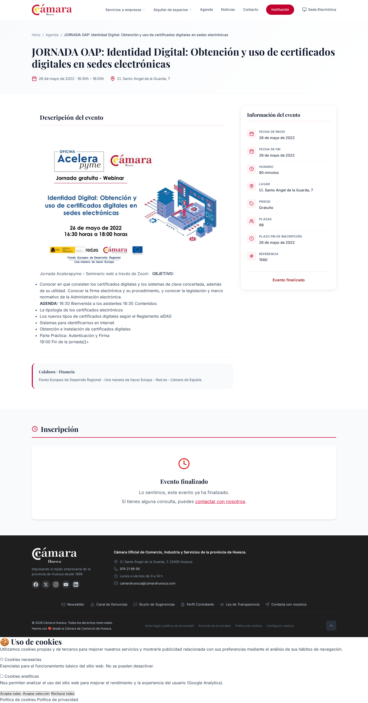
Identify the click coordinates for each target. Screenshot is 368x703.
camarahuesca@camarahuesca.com (147, 583)
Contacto (250, 9)
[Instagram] (56, 584)
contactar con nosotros (220, 501)
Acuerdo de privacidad (215, 626)
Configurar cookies (280, 626)
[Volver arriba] (331, 626)
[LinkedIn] (76, 584)
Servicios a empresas (123, 10)
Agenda (206, 9)
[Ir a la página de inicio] (52, 9)
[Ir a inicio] (67, 555)
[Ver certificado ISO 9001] (297, 557)
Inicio (36, 35)
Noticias (228, 9)
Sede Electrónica (322, 9)
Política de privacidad (57, 699)
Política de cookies (248, 626)
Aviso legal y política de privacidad (169, 626)
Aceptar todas (11, 693)
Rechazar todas (62, 693)
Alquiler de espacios (170, 10)
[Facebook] (36, 584)
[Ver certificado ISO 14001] (329, 557)
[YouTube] (66, 584)
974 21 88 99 (130, 569)
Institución (280, 9)
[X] (46, 584)
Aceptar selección (36, 693)
